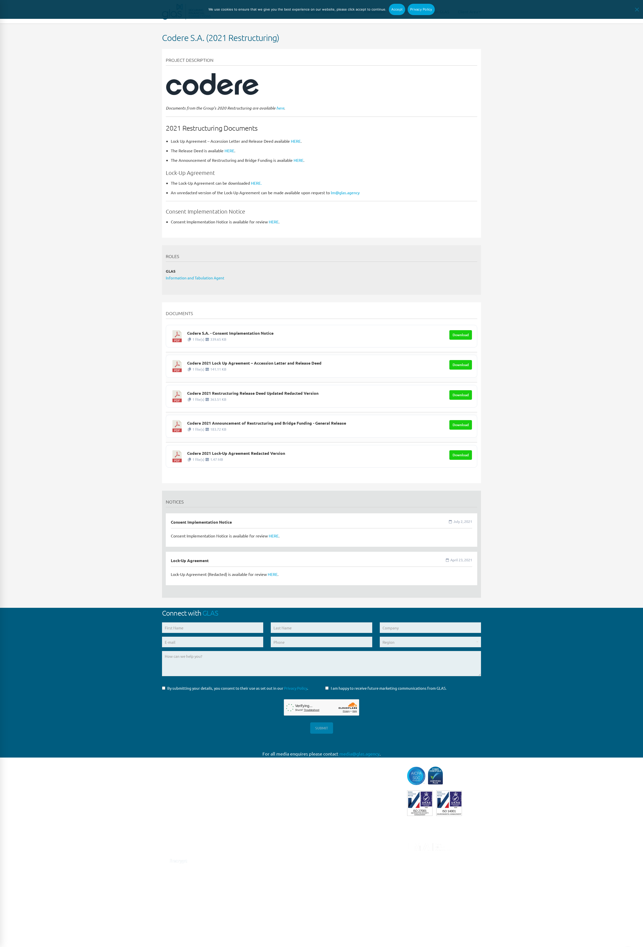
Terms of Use (219, 937)
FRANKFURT (254, 816)
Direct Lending (338, 780)
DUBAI (249, 920)
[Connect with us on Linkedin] (165, 847)
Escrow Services (339, 790)
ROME (249, 837)
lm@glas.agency (345, 192)
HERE (296, 140)
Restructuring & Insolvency (348, 842)
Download (461, 334)
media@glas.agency (359, 753)
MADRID (251, 826)
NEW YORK (253, 858)
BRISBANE (252, 899)
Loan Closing (336, 832)
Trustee (331, 873)
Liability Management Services (351, 811)
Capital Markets (338, 769)
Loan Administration (343, 821)
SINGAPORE (254, 878)
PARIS (248, 806)
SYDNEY (251, 888)
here (280, 108)
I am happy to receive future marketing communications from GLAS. (389, 688)
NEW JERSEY (255, 868)
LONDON (252, 795)
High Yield (334, 801)
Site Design (270, 937)
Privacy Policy (295, 688)
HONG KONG (255, 930)
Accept (397, 9)
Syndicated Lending (342, 863)
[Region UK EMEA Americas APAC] (430, 644)
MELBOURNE (255, 909)
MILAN (249, 847)
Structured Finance (341, 852)
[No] (636, 9)
